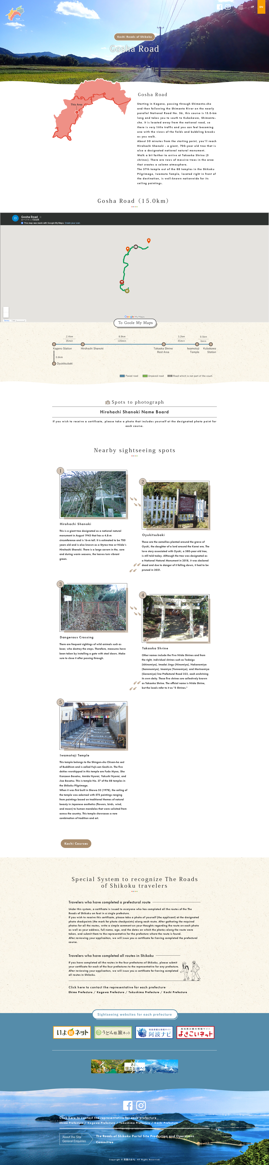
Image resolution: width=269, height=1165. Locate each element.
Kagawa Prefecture (111, 992)
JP (252, 7)
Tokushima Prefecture (144, 992)
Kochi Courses (76, 843)
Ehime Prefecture (81, 992)
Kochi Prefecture (175, 992)
